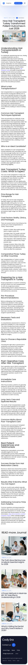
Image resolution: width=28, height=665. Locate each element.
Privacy (9, 660)
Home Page (6, 650)
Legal (18, 660)
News (13, 650)
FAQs (18, 650)
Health (6, 17)
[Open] (24, 3)
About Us (5, 660)
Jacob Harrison (21, 17)
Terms (14, 660)
